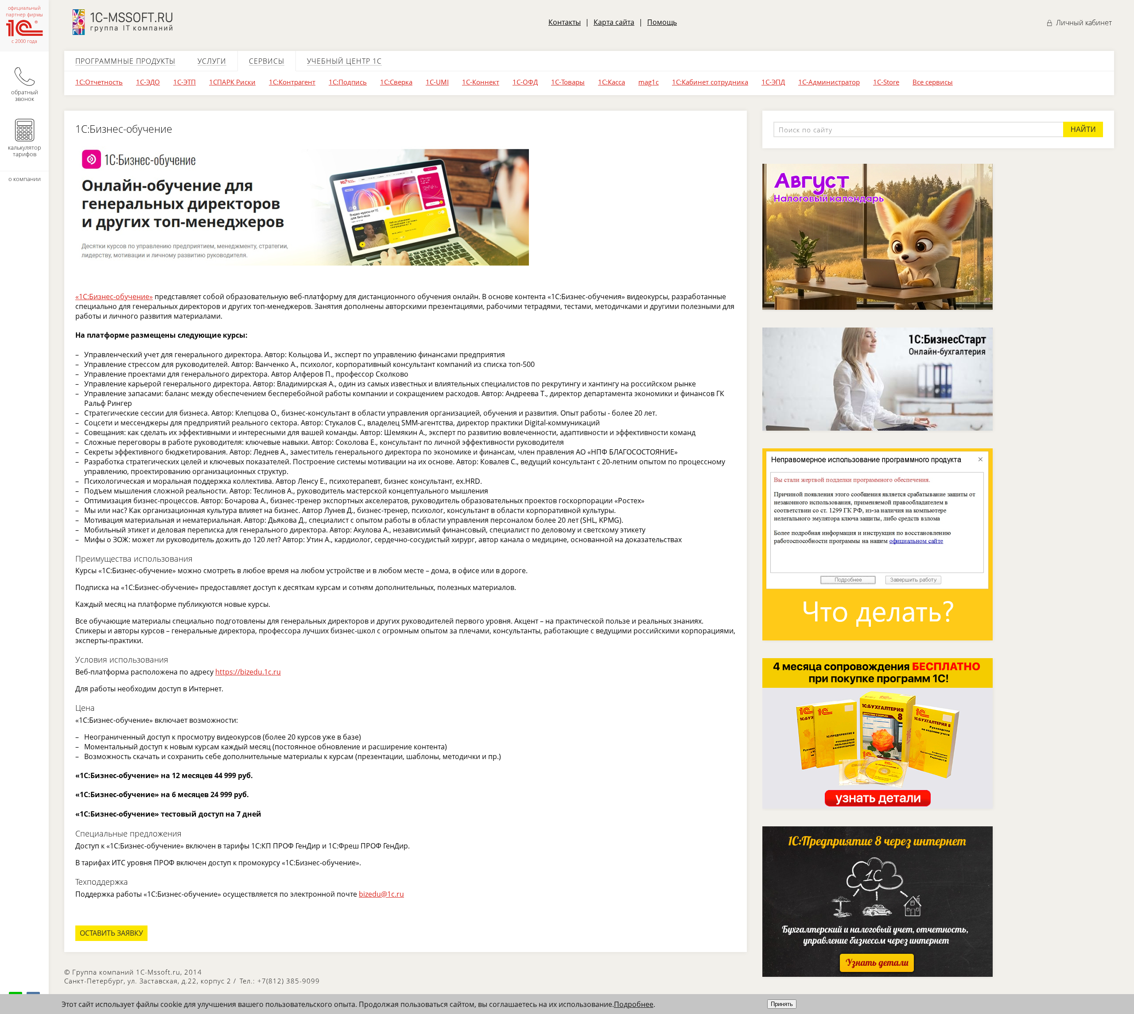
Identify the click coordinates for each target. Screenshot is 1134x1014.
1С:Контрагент (292, 81)
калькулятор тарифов (24, 150)
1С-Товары (568, 81)
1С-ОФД (525, 81)
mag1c (648, 81)
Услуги (212, 61)
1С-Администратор (829, 81)
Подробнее (633, 1004)
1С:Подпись (348, 81)
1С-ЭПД (773, 81)
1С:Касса (611, 81)
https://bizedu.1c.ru (248, 672)
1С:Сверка (396, 81)
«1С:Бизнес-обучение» (114, 296)
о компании (24, 179)
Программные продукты (125, 61)
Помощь (662, 22)
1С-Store (886, 81)
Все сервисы (933, 81)
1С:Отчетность (99, 81)
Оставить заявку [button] (111, 933)
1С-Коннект (480, 81)
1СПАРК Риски (232, 81)
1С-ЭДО (148, 81)
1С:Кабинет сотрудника (710, 81)
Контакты (564, 22)
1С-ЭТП (184, 81)
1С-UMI (437, 81)
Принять (782, 1004)
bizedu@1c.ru (381, 894)
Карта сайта (614, 22)
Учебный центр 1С (344, 61)
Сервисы (266, 61)
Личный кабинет (1083, 22)
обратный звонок (24, 95)
